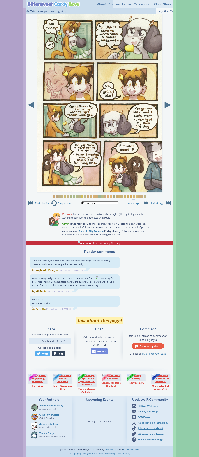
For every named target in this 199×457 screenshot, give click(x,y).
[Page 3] (59, 196)
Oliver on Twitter (49, 414)
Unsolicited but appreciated (162, 381)
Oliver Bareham (131, 449)
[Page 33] (144, 196)
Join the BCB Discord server (99, 351)
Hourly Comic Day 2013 (63, 381)
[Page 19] (105, 196)
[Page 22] (113, 196)
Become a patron (150, 346)
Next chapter (134, 203)
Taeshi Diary (46, 433)
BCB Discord (145, 417)
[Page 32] (142, 196)
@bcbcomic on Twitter (151, 434)
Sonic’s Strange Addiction (88, 383)
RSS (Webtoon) (107, 453)
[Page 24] (119, 196)
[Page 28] (130, 196)
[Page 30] (136, 196)
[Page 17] (99, 196)
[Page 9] (76, 196)
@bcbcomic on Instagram (153, 423)
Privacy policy (123, 453)
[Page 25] (122, 196)
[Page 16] (96, 196)
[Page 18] (102, 196)
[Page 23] (116, 196)
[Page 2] (56, 196)
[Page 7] (70, 196)
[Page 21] (110, 196)
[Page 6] (67, 196)
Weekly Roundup (148, 411)
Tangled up (41, 380)
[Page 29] (133, 197)
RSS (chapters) (90, 453)
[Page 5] (64, 196)
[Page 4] (62, 196)
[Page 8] (73, 196)
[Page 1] (53, 196)
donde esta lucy (48, 424)
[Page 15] (93, 196)
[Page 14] (90, 196)
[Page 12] (84, 196)
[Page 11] (82, 196)
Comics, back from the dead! (112, 380)
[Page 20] (107, 196)
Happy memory (138, 378)
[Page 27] (127, 196)
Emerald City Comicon (91, 231)
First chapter (42, 203)
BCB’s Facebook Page (150, 439)
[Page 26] (124, 196)
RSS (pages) (75, 453)
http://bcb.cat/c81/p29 (50, 341)
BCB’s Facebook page (154, 353)
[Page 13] (87, 196)
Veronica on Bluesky (51, 405)
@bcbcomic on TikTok (150, 428)
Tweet (44, 353)
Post (60, 353)
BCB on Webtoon (148, 406)
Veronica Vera (111, 449)
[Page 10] (79, 196)
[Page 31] (139, 196)
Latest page (157, 203)
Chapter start (65, 203)
